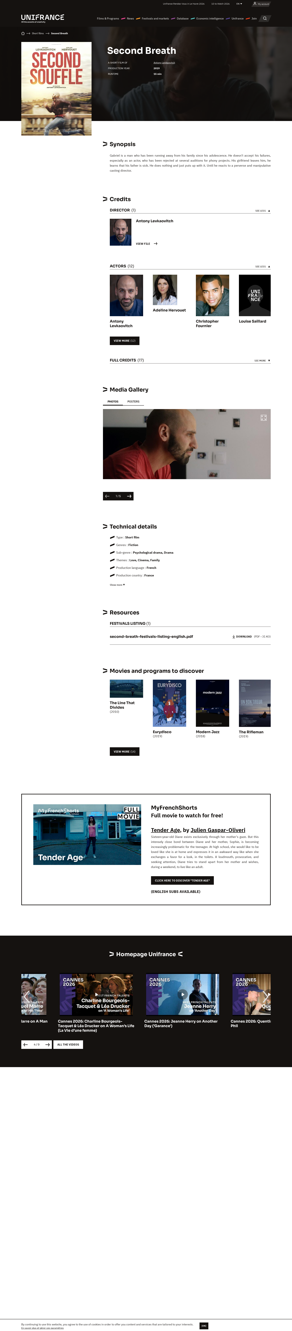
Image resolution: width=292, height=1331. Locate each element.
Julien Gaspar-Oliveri (218, 829)
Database (183, 18)
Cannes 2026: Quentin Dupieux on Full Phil (229, 1023)
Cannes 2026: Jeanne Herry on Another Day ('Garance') (144, 1023)
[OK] (204, 1325)
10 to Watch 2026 (220, 3)
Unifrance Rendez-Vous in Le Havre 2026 (184, 3)
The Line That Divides (122, 705)
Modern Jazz (207, 732)
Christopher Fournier (207, 323)
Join (254, 18)
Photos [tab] (113, 401)
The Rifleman (251, 732)
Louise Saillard (252, 321)
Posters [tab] (133, 401)
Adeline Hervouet (169, 310)
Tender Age (165, 829)
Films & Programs (108, 18)
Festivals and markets (155, 18)
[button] (264, 418)
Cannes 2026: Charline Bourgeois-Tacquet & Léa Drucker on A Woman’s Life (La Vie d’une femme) (59, 1026)
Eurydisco (162, 732)
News (130, 18)
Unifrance (238, 18)
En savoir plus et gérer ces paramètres (42, 1327)
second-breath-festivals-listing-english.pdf (151, 636)
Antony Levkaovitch (164, 62)
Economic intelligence (210, 18)
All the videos (68, 1044)
